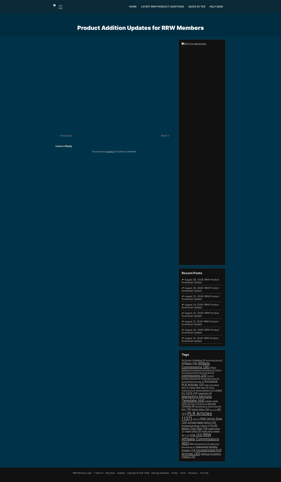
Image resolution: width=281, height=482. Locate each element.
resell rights (193, 431)
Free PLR (204, 473)
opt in (213, 410)
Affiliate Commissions (196, 365)
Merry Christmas (199, 404)
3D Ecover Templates (193, 360)
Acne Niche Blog (214, 360)
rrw (196, 435)
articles (210, 370)
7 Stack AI (98, 473)
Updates (121, 473)
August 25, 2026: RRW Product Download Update (200, 297)
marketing (205, 393)
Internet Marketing (205, 390)
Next (164, 135)
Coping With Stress (210, 379)
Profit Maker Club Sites (199, 427)
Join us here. (172, 103)
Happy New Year (199, 387)
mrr (186, 409)
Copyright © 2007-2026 (138, 473)
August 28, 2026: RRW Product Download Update (200, 281)
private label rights (202, 422)
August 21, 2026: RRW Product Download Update (200, 323)
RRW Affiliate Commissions (200, 439)
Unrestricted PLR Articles (201, 452)
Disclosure (193, 473)
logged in (110, 151)
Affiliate (189, 363)
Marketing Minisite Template (197, 398)
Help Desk (216, 6)
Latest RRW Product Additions (162, 6)
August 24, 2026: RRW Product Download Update (200, 306)
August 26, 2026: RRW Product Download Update (200, 289)
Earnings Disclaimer (160, 473)
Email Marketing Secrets (193, 382)
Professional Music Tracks (196, 425)
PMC (196, 419)
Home (133, 6)
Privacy (175, 473)
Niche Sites (200, 409)
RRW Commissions (199, 444)
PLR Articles (197, 416)
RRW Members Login (82, 473)
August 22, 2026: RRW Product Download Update (200, 314)
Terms (183, 473)
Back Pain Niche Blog (204, 373)
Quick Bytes (196, 6)
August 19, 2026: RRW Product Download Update (200, 339)
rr (187, 435)
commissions (194, 375)
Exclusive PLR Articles (199, 383)
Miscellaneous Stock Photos (208, 406)
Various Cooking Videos (201, 455)
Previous (66, 135)
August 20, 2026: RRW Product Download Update (200, 331)
